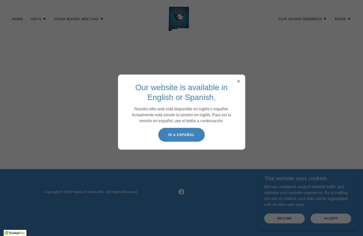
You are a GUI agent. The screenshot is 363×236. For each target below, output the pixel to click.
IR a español (181, 135)
